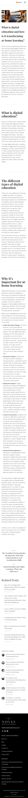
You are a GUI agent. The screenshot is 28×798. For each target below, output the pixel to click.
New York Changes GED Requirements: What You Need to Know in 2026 (14, 587)
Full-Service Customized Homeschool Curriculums (12, 763)
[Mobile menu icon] (24, 2)
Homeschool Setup (7, 772)
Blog (3, 742)
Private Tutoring (6, 775)
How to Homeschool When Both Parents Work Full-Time (15, 663)
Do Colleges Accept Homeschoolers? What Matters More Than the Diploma (16, 680)
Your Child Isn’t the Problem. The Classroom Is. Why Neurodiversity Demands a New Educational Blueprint (15, 599)
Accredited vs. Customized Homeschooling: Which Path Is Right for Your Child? (16, 700)
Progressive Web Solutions (16, 796)
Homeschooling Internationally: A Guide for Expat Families (15, 671)
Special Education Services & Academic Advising (13, 783)
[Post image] (2, 585)
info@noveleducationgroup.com (11, 727)
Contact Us (5, 748)
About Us (4, 739)
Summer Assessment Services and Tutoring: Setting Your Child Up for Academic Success (14, 637)
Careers (4, 745)
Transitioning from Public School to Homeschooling (15, 619)
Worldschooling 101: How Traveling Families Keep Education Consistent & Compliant (15, 690)
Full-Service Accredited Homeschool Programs (12, 768)
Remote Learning (6, 778)
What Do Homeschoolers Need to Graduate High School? (15, 655)
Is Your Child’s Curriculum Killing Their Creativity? (15, 610)
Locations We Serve (7, 751)
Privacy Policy (5, 754)
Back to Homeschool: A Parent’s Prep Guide (15, 627)
